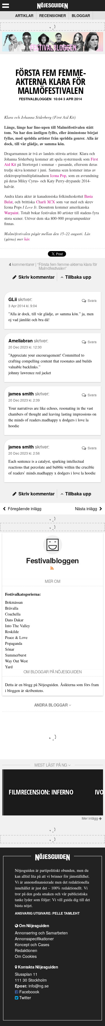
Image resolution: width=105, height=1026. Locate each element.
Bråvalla (11, 608)
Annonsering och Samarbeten (41, 933)
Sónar (9, 649)
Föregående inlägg (23, 508)
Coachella (12, 614)
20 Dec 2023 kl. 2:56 (24, 453)
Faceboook (28, 991)
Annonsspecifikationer (34, 938)
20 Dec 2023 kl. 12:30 (25, 347)
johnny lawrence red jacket (29, 372)
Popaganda (13, 643)
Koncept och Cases (32, 944)
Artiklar (24, 15)
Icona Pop (58, 175)
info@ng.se (39, 986)
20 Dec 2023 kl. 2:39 (24, 400)
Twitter (24, 997)
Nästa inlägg (87, 508)
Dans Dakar (14, 619)
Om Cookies (26, 956)
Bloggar (81, 15)
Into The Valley (17, 625)
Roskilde (12, 631)
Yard (9, 666)
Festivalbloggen (35, 98)
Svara (92, 300)
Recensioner (52, 15)
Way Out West (16, 661)
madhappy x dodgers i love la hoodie (66, 473)
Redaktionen (26, 950)
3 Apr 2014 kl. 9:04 (22, 305)
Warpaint (11, 212)
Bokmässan (14, 602)
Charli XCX (45, 201)
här (26, 239)
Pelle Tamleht (66, 913)
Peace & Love (16, 637)
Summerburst (15, 655)
